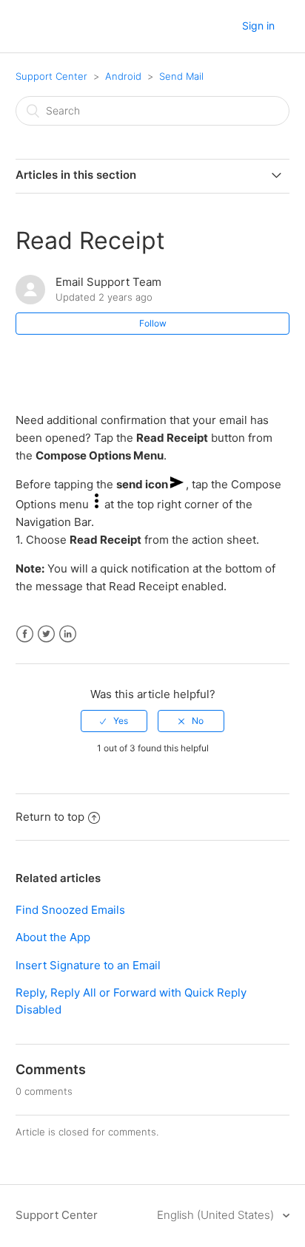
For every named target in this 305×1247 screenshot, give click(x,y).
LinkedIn (67, 634)
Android (123, 76)
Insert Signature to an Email (88, 965)
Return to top (50, 817)
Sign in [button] (258, 25)
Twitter (46, 634)
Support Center (51, 76)
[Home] (30, 27)
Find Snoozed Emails (70, 910)
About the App (53, 937)
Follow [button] (153, 323)
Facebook (25, 634)
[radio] (114, 721)
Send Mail (181, 76)
